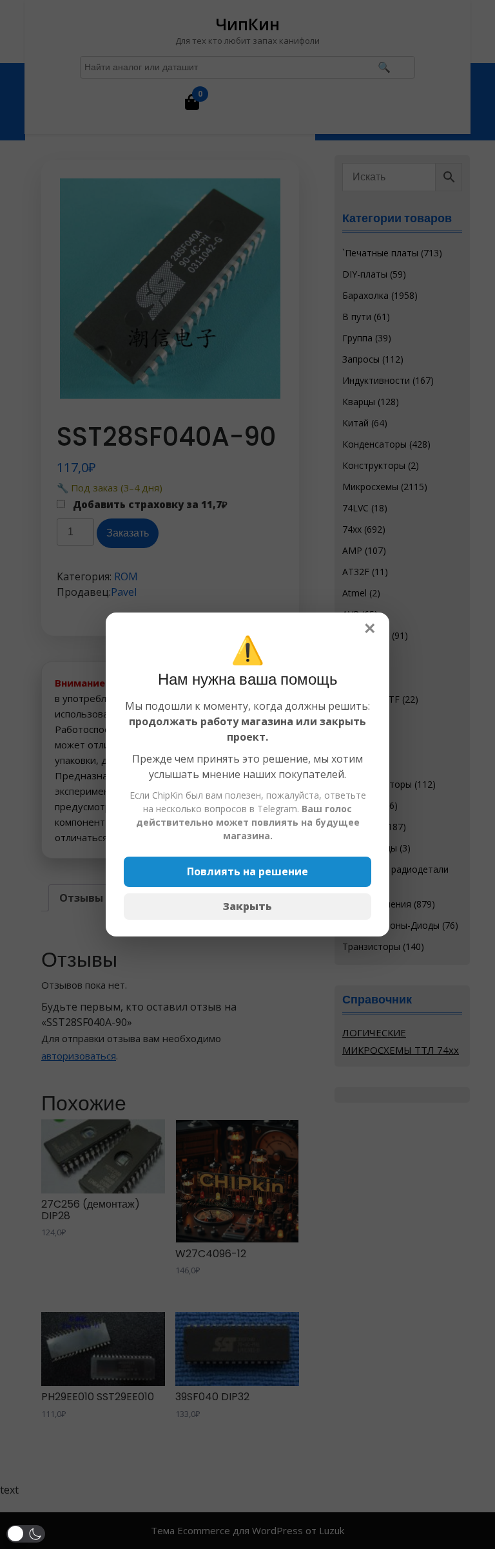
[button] (25, 1534)
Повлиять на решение (247, 871)
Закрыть (247, 906)
